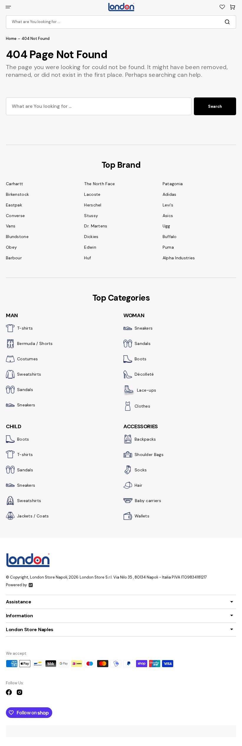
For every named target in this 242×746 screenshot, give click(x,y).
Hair (138, 485)
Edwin (90, 247)
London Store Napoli (48, 577)
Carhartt (14, 183)
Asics (168, 215)
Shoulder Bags (149, 454)
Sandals (25, 389)
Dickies (91, 236)
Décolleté (144, 374)
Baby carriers (148, 500)
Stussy (91, 215)
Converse (15, 215)
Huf (87, 257)
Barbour (14, 257)
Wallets (142, 516)
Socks (141, 470)
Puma (168, 247)
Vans (10, 226)
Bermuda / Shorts (35, 343)
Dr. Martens (95, 226)
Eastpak (14, 205)
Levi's (168, 205)
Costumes (27, 358)
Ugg (166, 226)
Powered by (16, 584)
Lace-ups (146, 390)
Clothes (142, 406)
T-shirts (25, 328)
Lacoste (92, 194)
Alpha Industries (179, 257)
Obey (11, 247)
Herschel (92, 205)
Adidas (169, 194)
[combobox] (121, 22)
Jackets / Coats (33, 516)
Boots (141, 358)
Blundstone (17, 236)
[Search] (228, 21)
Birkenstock (17, 194)
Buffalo (170, 236)
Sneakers (26, 405)
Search (215, 106)
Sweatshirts (29, 374)
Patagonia (173, 183)
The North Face (99, 183)
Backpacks (145, 439)
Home (11, 38)
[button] (8, 7)
